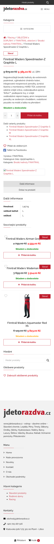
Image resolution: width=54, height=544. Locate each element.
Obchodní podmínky (15, 477)
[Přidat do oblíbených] (5, 236)
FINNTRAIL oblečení (26, 40)
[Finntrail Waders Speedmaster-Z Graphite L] (24, 172)
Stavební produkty (17, 493)
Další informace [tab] (27, 184)
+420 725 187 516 (15, 524)
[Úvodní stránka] (4, 37)
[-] (5, 115)
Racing (11, 37)
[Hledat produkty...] (47, 2)
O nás (8, 472)
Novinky (10, 462)
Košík (35, 540)
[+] (17, 115)
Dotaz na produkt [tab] (27, 190)
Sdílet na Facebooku (17, 150)
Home (9, 452)
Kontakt (9, 467)
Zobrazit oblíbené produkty (22, 375)
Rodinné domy (16, 496)
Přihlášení (21, 540)
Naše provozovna (14, 457)
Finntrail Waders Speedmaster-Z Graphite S (29, 126)
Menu (46, 9)
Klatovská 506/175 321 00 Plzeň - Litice (25, 529)
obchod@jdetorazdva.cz (18, 518)
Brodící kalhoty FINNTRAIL (26, 162)
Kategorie (28, 29)
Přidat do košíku (34, 115)
